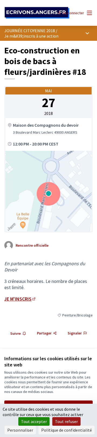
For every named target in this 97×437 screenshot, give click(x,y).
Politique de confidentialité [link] (66, 430)
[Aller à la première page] (37, 12)
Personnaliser (20, 430)
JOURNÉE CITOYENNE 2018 (29, 30)
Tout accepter (34, 421)
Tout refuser (66, 421)
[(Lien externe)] (48, 191)
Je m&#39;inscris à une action (31, 36)
